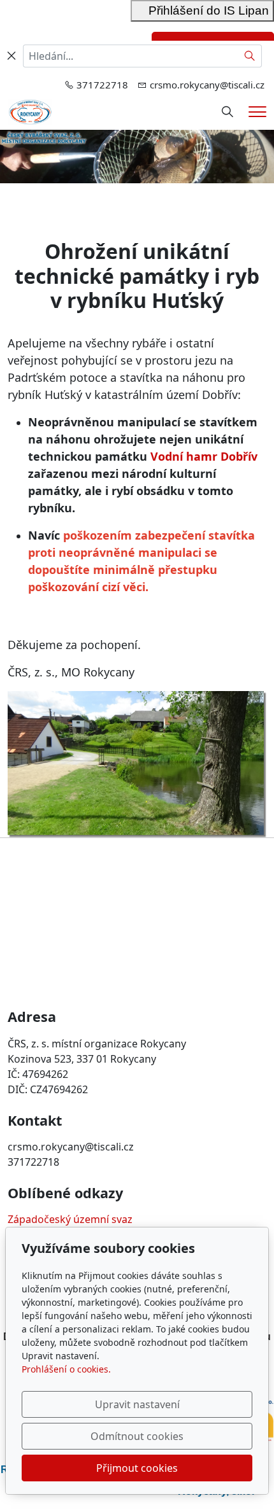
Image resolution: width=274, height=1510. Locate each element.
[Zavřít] (11, 56)
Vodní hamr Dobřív (203, 456)
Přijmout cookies (137, 1468)
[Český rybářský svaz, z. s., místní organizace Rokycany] (30, 111)
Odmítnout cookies (137, 1436)
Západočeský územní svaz (70, 1219)
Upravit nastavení (137, 1404)
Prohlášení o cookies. (66, 1369)
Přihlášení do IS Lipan (202, 10)
